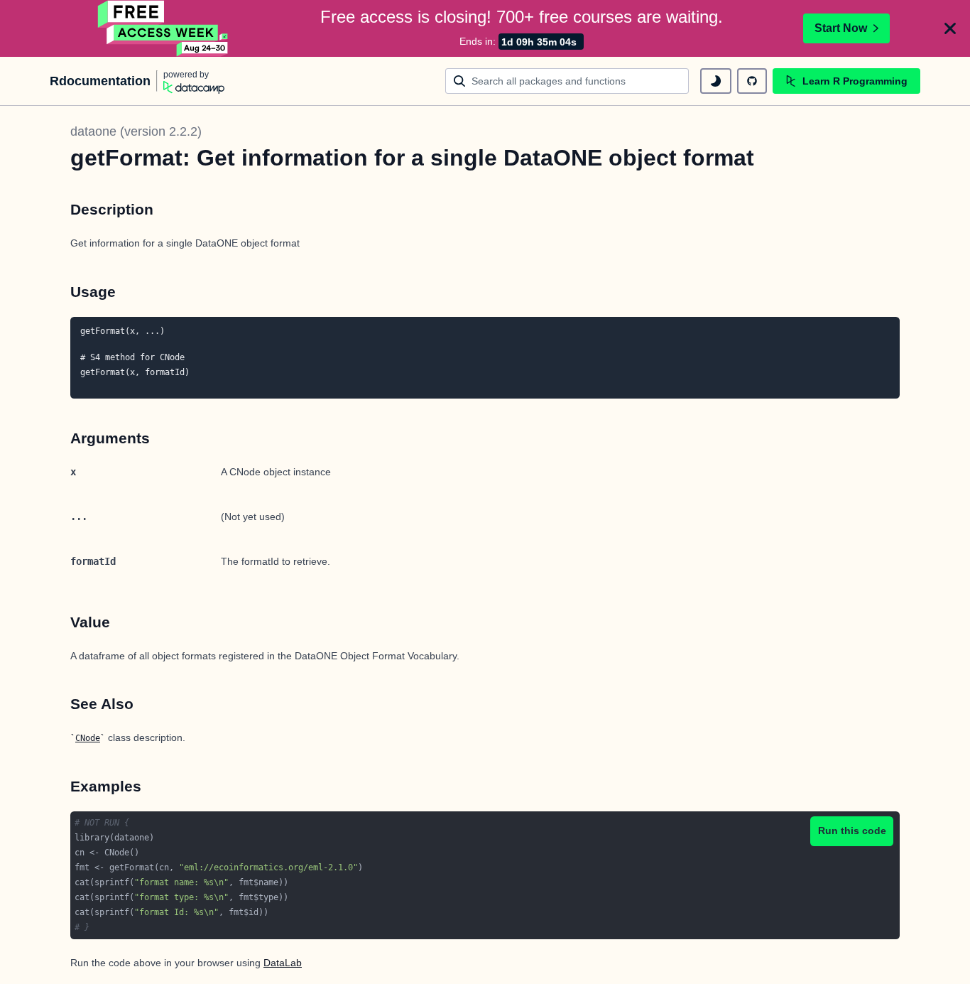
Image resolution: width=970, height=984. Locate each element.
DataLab (282, 962)
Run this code (852, 830)
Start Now (840, 28)
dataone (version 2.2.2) (136, 131)
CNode (87, 738)
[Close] (950, 28)
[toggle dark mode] (715, 81)
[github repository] (752, 81)
